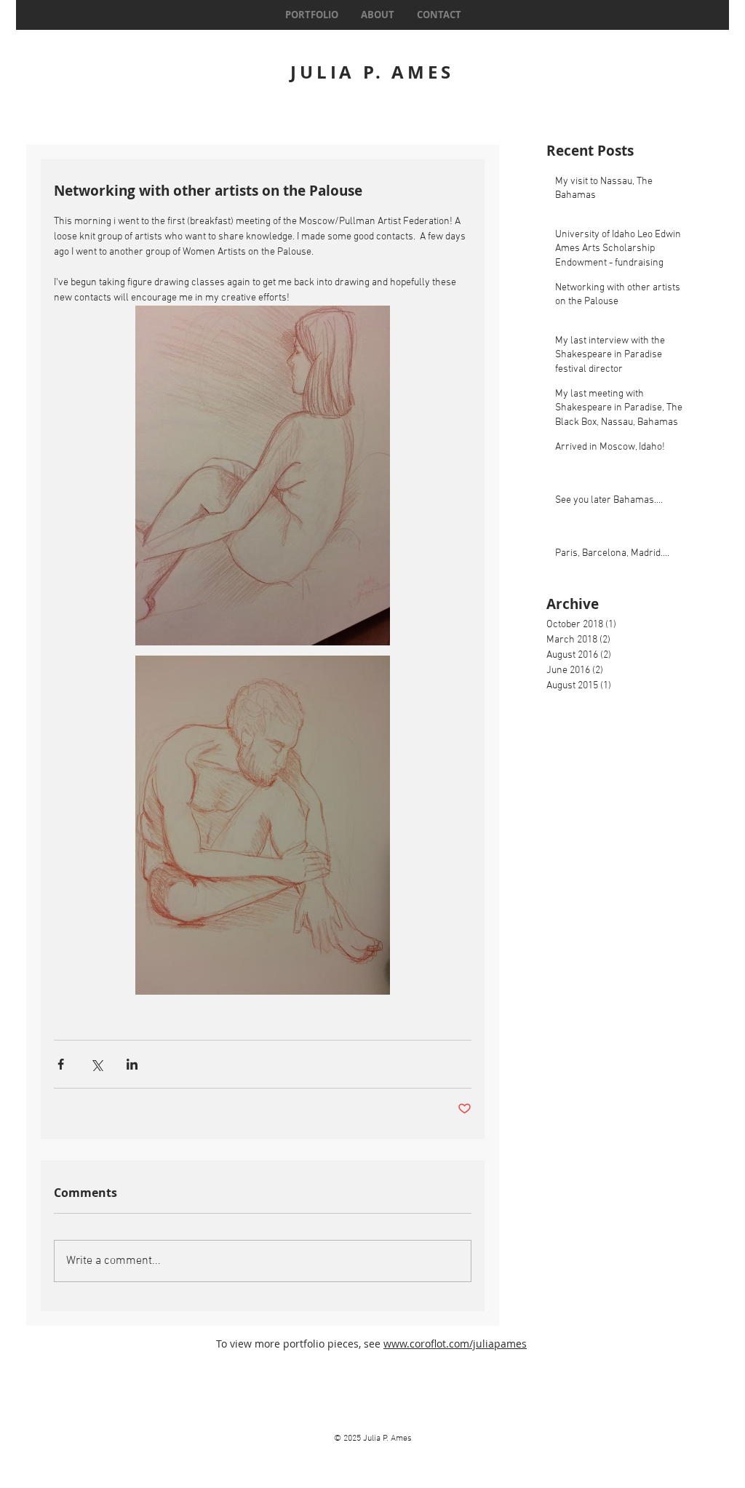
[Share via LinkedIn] (132, 1064)
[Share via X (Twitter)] (96, 1064)
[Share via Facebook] (61, 1064)
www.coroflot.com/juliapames (455, 1343)
